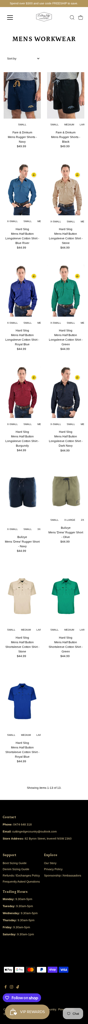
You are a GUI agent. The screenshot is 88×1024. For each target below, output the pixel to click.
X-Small (12, 221)
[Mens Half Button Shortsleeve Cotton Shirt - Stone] (22, 596)
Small (22, 124)
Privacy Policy (53, 869)
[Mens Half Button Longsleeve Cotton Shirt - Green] (65, 291)
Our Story (50, 863)
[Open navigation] (13, 17)
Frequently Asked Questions (21, 881)
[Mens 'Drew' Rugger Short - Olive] (65, 491)
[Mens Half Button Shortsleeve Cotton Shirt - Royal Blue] (22, 701)
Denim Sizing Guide (16, 869)
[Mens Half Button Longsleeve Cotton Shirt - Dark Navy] (65, 392)
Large (40, 629)
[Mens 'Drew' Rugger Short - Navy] (22, 495)
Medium (69, 124)
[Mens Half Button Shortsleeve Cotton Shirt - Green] (65, 596)
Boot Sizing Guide (15, 863)
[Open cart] (80, 17)
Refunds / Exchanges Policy (21, 875)
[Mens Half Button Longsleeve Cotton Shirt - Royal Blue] (22, 291)
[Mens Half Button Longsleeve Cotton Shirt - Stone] (65, 189)
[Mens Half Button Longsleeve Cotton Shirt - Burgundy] (22, 392)
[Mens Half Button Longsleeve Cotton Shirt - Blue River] (22, 189)
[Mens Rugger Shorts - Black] (65, 95)
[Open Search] (72, 17)
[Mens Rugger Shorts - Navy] (22, 95)
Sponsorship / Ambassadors (62, 875)
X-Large (69, 520)
